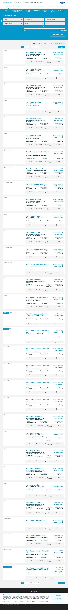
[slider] (25, 28)
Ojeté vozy (19, 7)
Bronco (59, 10)
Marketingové (33, 601)
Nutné (7, 601)
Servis (28, 7)
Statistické (20, 601)
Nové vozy (8, 7)
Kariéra (50, 7)
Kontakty (60, 7)
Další (61, 47)
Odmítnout (58, 601)
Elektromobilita (36, 10)
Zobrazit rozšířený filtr (9, 29)
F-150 (63, 11)
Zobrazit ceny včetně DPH (39, 43)
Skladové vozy (28, 11)
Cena (44, 26)
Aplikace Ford (45, 11)
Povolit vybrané (58, 598)
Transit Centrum (39, 7)
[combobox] (13, 19)
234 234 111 (18, 2)
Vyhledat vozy (57, 34)
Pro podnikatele (52, 11)
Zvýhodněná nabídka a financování (16, 11)
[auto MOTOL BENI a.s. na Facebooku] (45, 2)
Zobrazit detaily (43, 601)
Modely (5, 10)
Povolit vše (58, 595)
